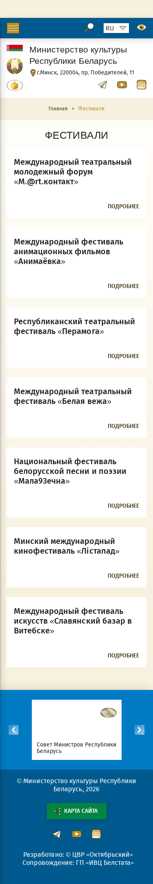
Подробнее (123, 206)
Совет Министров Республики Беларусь (77, 748)
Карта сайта (81, 811)
